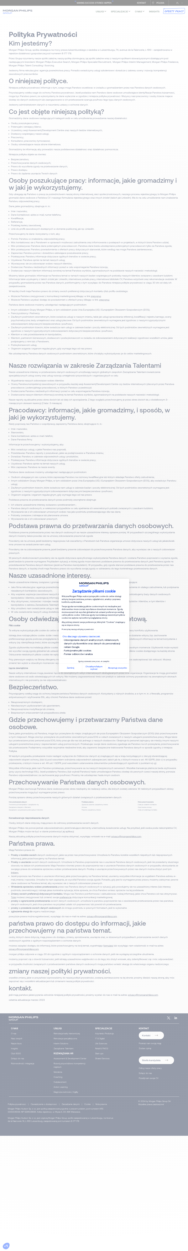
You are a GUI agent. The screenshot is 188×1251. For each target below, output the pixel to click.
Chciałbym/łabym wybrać (94, 667)
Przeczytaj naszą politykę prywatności (78, 629)
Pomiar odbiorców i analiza (78, 654)
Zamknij (70, 668)
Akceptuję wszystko (117, 668)
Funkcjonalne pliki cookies (77, 650)
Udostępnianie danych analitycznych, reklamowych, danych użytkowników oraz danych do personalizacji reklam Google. (92, 643)
